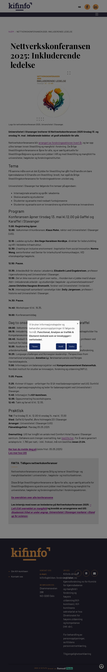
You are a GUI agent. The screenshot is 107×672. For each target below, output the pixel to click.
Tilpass (35, 346)
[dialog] (53, 336)
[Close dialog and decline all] (78, 322)
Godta (71, 346)
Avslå (61, 346)
